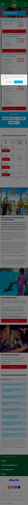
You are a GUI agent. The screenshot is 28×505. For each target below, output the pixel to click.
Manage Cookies (9, 81)
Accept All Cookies (18, 81)
